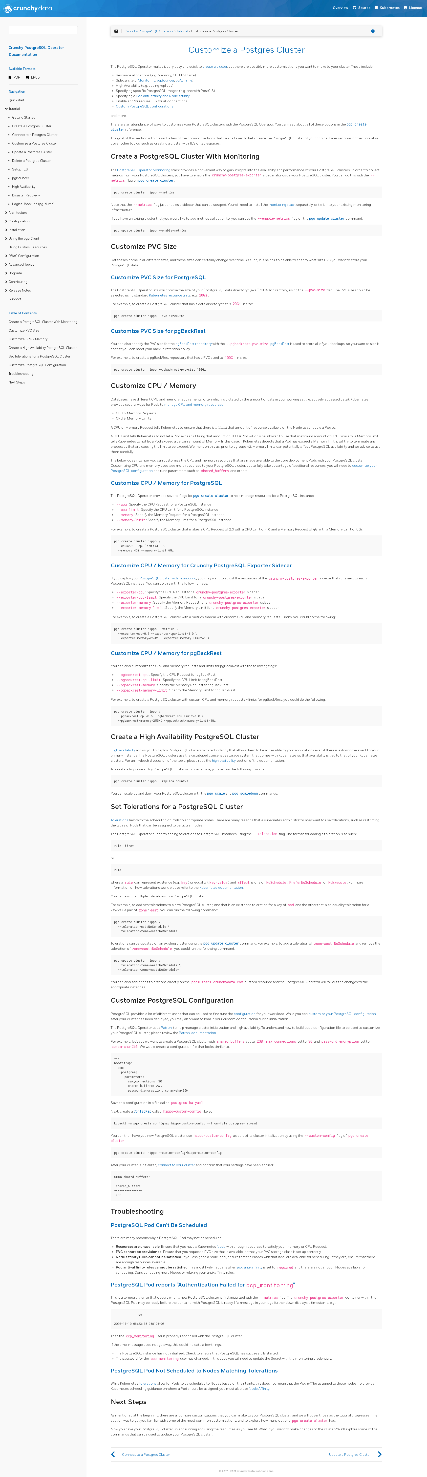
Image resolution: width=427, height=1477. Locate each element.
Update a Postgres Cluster (32, 152)
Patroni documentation (197, 1033)
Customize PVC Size (24, 331)
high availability (224, 761)
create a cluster (215, 66)
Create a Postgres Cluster (31, 126)
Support (15, 299)
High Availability (23, 187)
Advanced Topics (21, 265)
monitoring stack (282, 205)
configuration (245, 1014)
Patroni (166, 1028)
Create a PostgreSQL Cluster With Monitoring (43, 322)
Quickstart (16, 100)
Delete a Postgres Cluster (31, 161)
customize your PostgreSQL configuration (342, 1014)
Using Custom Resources (28, 247)
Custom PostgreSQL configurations (144, 106)
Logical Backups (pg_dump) (33, 204)
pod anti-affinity (249, 1267)
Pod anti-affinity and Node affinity (163, 96)
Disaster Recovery (26, 195)
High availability (123, 750)
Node (221, 1247)
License (415, 8)
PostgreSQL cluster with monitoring (168, 578)
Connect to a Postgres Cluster (35, 135)
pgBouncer (20, 178)
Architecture (18, 213)
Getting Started (23, 118)
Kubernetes (390, 8)
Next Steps (17, 382)
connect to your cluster (176, 1165)
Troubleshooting (21, 374)
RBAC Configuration (24, 256)
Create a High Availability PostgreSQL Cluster (43, 348)
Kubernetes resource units (170, 295)
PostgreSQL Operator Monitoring (143, 170)
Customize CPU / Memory (28, 339)
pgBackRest (279, 344)
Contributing (18, 282)
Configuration (19, 221)
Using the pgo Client (24, 239)
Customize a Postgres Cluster (34, 144)
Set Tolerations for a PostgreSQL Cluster (39, 357)
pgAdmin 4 (184, 80)
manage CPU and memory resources (193, 404)
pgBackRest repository (193, 344)
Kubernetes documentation (221, 888)
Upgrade (15, 273)
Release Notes (20, 291)
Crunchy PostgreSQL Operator (149, 31)
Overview (340, 8)
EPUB (35, 78)
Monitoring (146, 80)
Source (364, 8)
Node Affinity (259, 1389)
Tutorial (14, 109)
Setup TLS (20, 169)
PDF (17, 78)
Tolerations (119, 820)
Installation (17, 230)
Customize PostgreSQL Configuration (37, 365)
